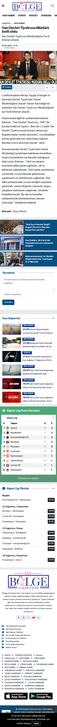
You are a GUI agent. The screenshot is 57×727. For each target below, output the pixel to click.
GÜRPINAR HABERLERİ (34, 686)
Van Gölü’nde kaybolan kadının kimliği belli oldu (38, 372)
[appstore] (16, 697)
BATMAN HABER (30, 661)
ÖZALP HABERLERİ (13, 680)
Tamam (36, 723)
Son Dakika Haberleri (15, 644)
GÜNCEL (27, 353)
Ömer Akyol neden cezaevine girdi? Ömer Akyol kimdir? (37, 331)
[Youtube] (33, 617)
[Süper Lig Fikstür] (53, 488)
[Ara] (52, 6)
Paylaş (8, 87)
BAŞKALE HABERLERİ (33, 677)
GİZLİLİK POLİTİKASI (23, 655)
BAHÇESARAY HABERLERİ (36, 680)
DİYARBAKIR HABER (45, 664)
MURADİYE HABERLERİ (14, 689)
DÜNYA (22, 15)
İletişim (39, 655)
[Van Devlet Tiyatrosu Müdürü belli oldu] (28, 67)
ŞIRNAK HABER (26, 667)
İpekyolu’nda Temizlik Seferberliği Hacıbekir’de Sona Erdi (38, 345)
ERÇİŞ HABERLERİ (12, 677)
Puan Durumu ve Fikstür (16, 638)
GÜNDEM (46, 15)
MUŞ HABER (10, 667)
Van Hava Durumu (13, 629)
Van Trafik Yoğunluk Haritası (18, 635)
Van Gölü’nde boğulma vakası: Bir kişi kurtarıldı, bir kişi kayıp (37, 386)
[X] (23, 617)
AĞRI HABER (39, 658)
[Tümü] (53, 318)
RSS (7, 712)
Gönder (8, 302)
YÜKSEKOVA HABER (13, 670)
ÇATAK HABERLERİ (36, 683)
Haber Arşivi (11, 647)
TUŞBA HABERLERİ (13, 673)
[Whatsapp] (38, 617)
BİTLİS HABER (10, 664)
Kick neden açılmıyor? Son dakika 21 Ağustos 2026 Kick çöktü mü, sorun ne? (37, 358)
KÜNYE (8, 655)
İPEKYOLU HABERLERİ (35, 670)
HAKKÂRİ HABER (12, 661)
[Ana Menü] (3, 6)
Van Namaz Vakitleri (14, 632)
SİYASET (33, 15)
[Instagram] (28, 617)
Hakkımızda (10, 658)
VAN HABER (8, 15)
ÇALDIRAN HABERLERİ (14, 683)
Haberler (6, 23)
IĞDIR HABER (26, 664)
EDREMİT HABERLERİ (34, 673)
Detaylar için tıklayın (28, 478)
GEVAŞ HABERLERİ (12, 686)
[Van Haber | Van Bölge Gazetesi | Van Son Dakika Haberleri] (27, 6)
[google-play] (41, 697)
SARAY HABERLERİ (36, 689)
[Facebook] (18, 617)
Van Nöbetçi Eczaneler (16, 626)
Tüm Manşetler (12, 641)
